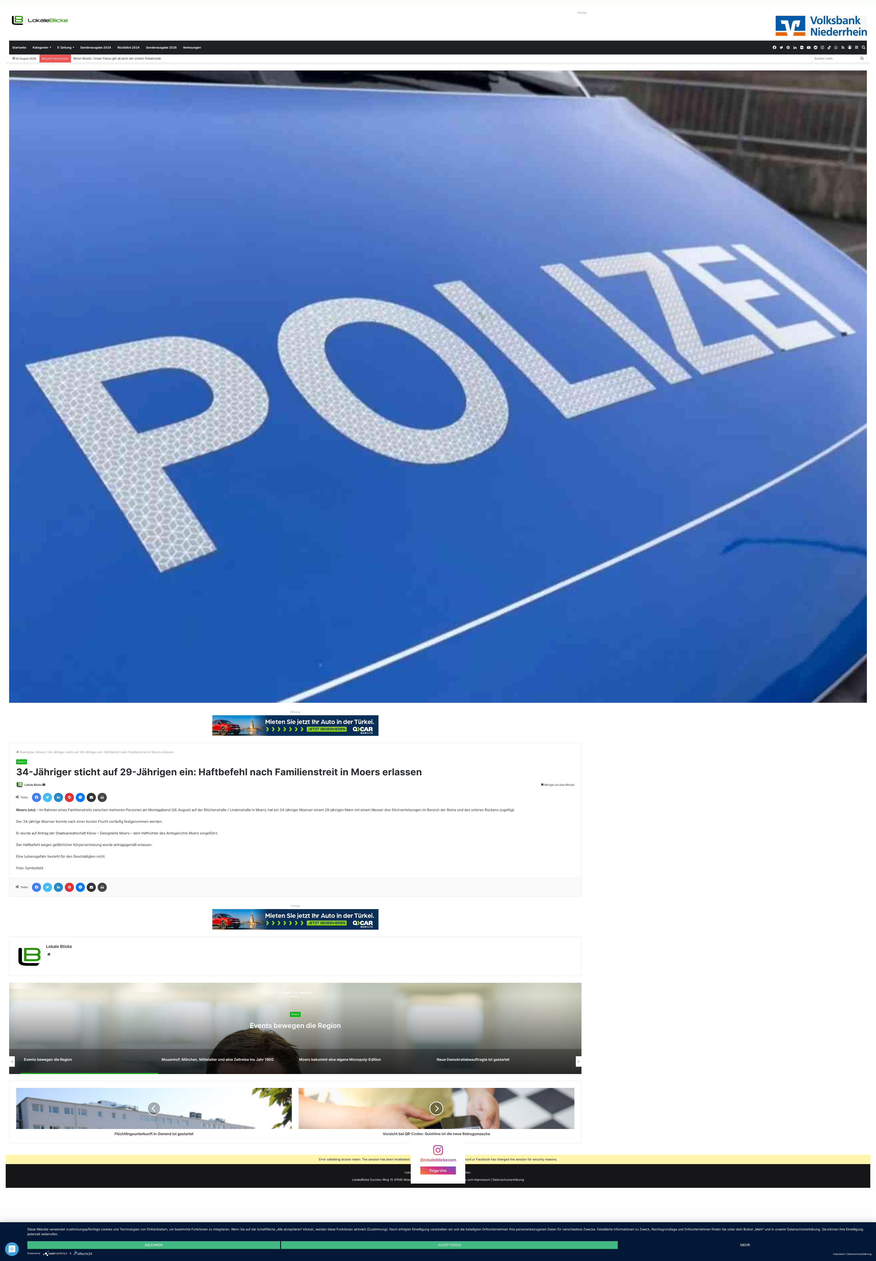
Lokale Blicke (33, 784)
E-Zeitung (64, 47)
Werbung (295, 712)
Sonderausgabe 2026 (161, 47)
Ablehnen (154, 1245)
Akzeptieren (449, 1245)
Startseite (19, 47)
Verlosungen (192, 47)
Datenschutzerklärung (508, 1179)
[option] (295, 1028)
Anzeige (582, 12)
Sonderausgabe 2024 (95, 47)
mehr (745, 1245)
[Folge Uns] (438, 1152)
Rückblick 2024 (128, 47)
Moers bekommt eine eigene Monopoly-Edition (295, 1026)
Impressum (482, 1179)
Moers (40, 752)
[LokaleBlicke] (40, 20)
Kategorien (40, 47)
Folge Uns (438, 1170)
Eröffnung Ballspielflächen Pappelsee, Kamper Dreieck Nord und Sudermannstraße (127, 58)
